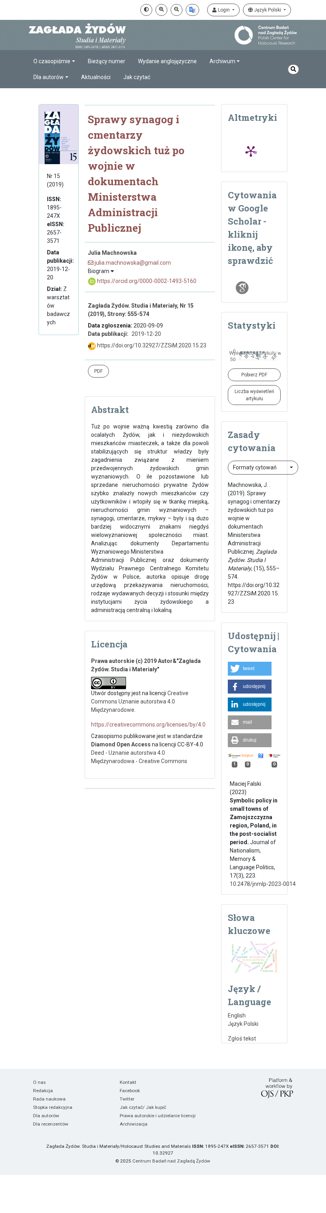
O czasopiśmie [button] (51, 61)
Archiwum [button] (222, 61)
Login (224, 10)
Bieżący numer (106, 61)
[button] (250, 669)
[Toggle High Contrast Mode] (146, 10)
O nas (39, 1082)
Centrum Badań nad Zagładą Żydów (171, 1161)
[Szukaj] (293, 69)
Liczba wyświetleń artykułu (254, 395)
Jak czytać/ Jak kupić (143, 1107)
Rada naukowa (49, 1099)
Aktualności (96, 77)
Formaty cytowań (255, 467)
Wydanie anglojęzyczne (167, 61)
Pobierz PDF (254, 375)
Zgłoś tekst (242, 1038)
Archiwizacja (133, 1124)
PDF (98, 371)
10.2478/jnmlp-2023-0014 (263, 884)
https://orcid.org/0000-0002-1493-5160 (146, 281)
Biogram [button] (99, 271)
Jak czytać (136, 77)
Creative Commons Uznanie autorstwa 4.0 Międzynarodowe (139, 701)
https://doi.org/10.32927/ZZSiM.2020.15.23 (151, 345)
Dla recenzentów (50, 1124)
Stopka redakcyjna (52, 1107)
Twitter (127, 1099)
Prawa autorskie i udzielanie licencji (158, 1115)
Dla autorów (46, 1115)
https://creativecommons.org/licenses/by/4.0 (148, 724)
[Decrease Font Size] (176, 10)
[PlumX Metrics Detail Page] (251, 151)
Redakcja (43, 1090)
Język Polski (267, 10)
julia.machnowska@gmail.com (132, 263)
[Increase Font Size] (161, 10)
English (237, 1015)
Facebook (130, 1090)
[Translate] (192, 10)
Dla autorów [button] (48, 77)
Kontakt (128, 1082)
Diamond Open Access (121, 744)
